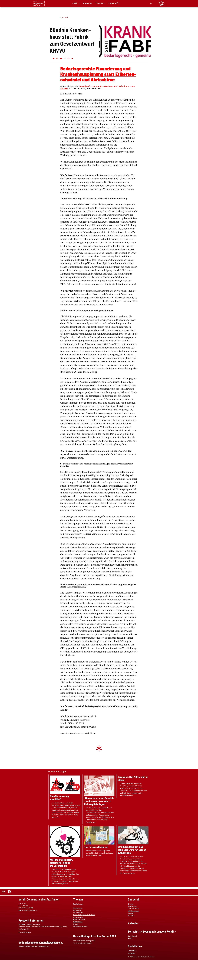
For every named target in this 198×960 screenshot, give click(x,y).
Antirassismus (77, 908)
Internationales (78, 917)
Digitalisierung (78, 912)
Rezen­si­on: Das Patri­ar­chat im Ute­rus (133, 778)
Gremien (130, 904)
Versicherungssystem (80, 926)
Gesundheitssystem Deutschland (84, 915)
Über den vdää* (133, 908)
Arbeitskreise (132, 906)
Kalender (133, 923)
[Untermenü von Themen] (104, 3)
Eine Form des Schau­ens (96, 847)
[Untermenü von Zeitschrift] (119, 3)
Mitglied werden (133, 911)
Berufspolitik (77, 910)
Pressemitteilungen (25, 932)
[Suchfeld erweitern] (151, 3)
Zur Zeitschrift (132, 936)
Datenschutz (132, 950)
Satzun (130, 913)
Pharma (75, 924)
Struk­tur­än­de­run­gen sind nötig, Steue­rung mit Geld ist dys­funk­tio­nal (132, 849)
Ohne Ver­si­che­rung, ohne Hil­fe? (59, 798)
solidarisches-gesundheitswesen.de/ (37, 946)
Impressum (131, 953)
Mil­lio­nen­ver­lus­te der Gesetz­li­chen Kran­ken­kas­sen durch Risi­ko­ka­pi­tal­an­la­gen (99, 801)
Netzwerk (131, 915)
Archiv (130, 938)
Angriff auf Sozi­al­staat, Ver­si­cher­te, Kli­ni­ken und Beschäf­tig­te (61, 862)
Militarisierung (77, 922)
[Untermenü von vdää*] (79, 3)
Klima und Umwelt (79, 919)
